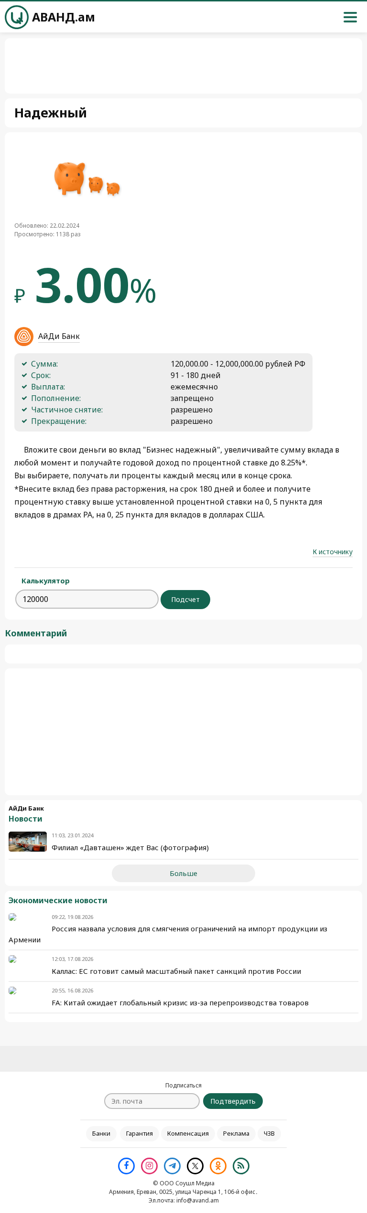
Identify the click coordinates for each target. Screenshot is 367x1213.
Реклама (236, 1133)
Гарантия (139, 1133)
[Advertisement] (183, 731)
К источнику (333, 551)
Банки (101, 1133)
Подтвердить (233, 1101)
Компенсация (188, 1133)
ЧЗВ (269, 1133)
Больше (183, 873)
